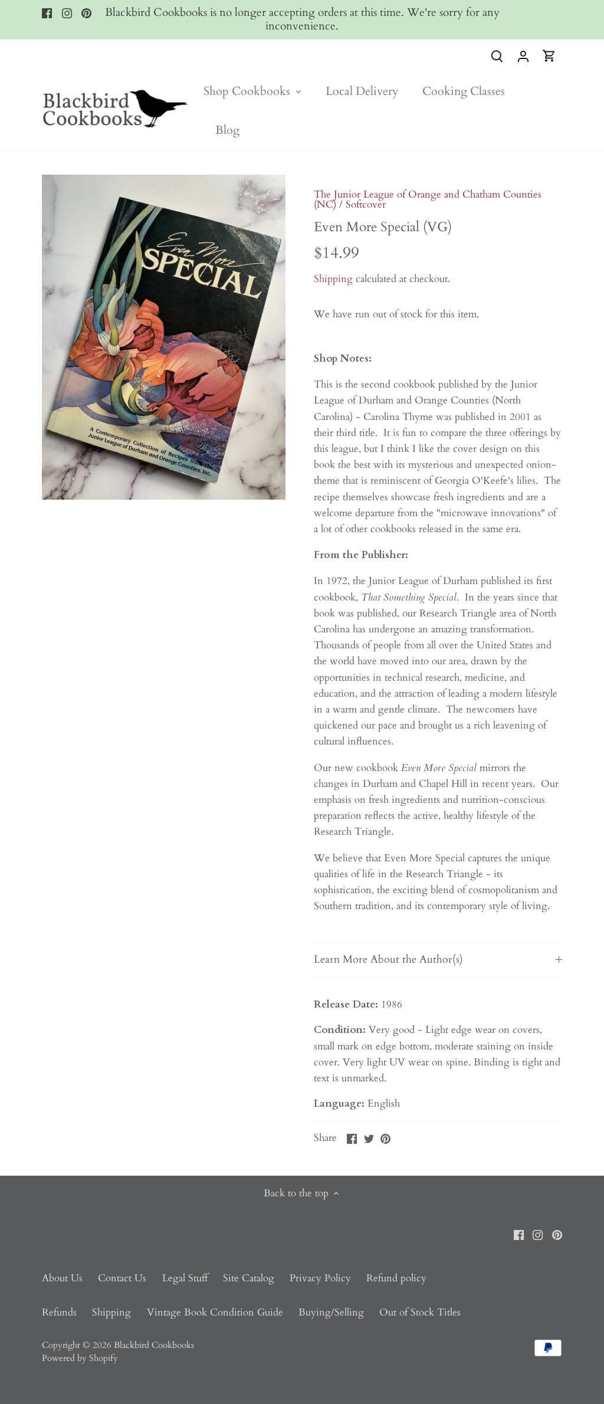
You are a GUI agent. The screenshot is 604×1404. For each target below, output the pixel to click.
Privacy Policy (320, 1278)
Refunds (59, 1312)
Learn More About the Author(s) (388, 959)
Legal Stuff (185, 1278)
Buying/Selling (331, 1312)
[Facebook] (47, 13)
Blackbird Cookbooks (154, 1345)
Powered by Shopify (80, 1358)
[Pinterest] (86, 13)
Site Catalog (248, 1278)
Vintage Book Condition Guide (215, 1312)
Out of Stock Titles (420, 1312)
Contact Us (122, 1278)
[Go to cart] (549, 56)
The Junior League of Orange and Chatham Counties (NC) (427, 199)
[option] (163, 337)
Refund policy (396, 1278)
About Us (62, 1278)
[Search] (497, 56)
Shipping (333, 279)
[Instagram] (67, 13)
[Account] (523, 56)
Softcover (366, 204)
